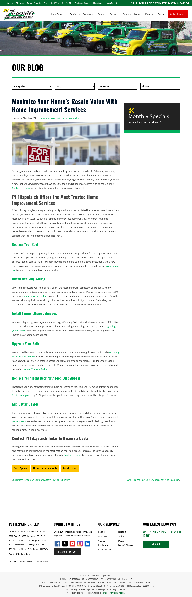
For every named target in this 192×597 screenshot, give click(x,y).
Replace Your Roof (25, 244)
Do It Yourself (57, 3)
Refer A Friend (110, 3)
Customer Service (82, 3)
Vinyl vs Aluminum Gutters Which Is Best (162, 533)
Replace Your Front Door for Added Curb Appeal (46, 378)
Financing (150, 13)
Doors (126, 13)
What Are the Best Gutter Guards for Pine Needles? (153, 479)
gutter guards (19, 421)
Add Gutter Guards (25, 404)
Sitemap (108, 575)
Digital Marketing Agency (114, 592)
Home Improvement (49, 117)
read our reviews (67, 552)
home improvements (45, 468)
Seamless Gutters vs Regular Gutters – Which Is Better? (41, 479)
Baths (137, 13)
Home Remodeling (70, 117)
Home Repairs (57, 13)
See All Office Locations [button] (19, 554)
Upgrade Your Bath (25, 343)
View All (156, 544)
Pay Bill (69, 3)
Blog (46, 3)
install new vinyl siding (35, 296)
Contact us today (21, 188)
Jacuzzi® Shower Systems (36, 369)
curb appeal (21, 468)
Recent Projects (34, 3)
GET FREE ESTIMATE (96, 499)
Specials (162, 13)
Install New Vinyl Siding (28, 278)
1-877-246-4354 (178, 3)
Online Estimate (178, 13)
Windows (88, 13)
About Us (20, 3)
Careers (9, 3)
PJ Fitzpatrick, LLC (95, 575)
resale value (70, 468)
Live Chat (97, 3)
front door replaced (22, 395)
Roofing (74, 13)
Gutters (113, 13)
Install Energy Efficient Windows (34, 313)
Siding (101, 13)
